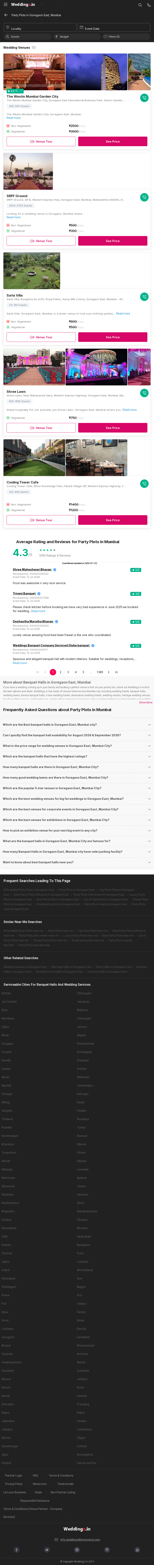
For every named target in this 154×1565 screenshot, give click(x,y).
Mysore (81, 1144)
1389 (100, 672)
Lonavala (82, 1169)
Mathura (82, 1010)
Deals (38, 1492)
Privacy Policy (13, 1484)
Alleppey (7, 1169)
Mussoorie (8, 1186)
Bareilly (6, 1060)
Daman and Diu (86, 1463)
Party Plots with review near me (39, 935)
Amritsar (82, 1354)
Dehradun (8, 1404)
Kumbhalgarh (10, 1135)
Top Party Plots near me (93, 930)
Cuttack (82, 1446)
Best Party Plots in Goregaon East (58, 899)
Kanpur (81, 1312)
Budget (64, 36)
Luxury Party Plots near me (81, 935)
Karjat (80, 1102)
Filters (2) (114, 36)
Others (81, 1152)
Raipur (6, 1412)
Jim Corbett (9, 1001)
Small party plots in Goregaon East (58, 904)
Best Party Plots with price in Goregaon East (41, 894)
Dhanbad (82, 1060)
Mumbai (82, 1228)
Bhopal (6, 1345)
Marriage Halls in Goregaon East (72, 967)
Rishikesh (8, 1194)
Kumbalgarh (84, 1052)
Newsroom (40, 1484)
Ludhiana (7, 1328)
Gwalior (81, 1421)
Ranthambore (10, 1203)
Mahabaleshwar (87, 1211)
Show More (145, 702)
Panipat (6, 1463)
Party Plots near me (60, 930)
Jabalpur (7, 1429)
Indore (6, 1270)
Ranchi (6, 1387)
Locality (16, 28)
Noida (80, 1320)
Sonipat (6, 1219)
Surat (5, 1320)
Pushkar (7, 1127)
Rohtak (6, 993)
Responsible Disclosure (35, 1500)
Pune (80, 1253)
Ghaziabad (8, 1278)
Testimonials (65, 1484)
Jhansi (81, 1186)
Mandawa (8, 1018)
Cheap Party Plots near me (50, 940)
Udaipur (82, 1303)
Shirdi (80, 1203)
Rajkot (81, 1412)
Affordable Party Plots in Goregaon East (29, 889)
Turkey (81, 1127)
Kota (4, 1010)
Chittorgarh (84, 993)
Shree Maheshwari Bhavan (32, 569)
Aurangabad (85, 1454)
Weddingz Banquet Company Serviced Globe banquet (51, 645)
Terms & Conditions (61, 1475)
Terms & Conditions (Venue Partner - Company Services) (32, 1512)
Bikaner (82, 1161)
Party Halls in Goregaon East (114, 967)
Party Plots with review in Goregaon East (99, 894)
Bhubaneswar (86, 1345)
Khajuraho (8, 1211)
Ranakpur (83, 1119)
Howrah (82, 1395)
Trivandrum (9, 1152)
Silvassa (82, 1219)
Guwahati (8, 1370)
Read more (14, 117)
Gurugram (8, 1337)
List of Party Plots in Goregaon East (106, 899)
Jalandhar (8, 1421)
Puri (79, 1295)
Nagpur (81, 1286)
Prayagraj (83, 1404)
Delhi (5, 1236)
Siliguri (81, 1437)
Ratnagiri (82, 1094)
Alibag (6, 1102)
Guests (15, 36)
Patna (5, 1295)
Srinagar (7, 1094)
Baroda (81, 1328)
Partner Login (13, 1475)
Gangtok (7, 1110)
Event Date (92, 28)
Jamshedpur (85, 1085)
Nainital (6, 1085)
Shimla (6, 1437)
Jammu (82, 1026)
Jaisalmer (83, 1001)
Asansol (82, 1135)
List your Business (14, 1492)
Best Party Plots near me (118, 935)
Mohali (6, 1161)
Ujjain (5, 1454)
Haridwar (82, 1194)
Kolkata (6, 1244)
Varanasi (7, 1354)
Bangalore (83, 1244)
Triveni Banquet (24, 593)
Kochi (80, 1387)
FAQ (35, 1475)
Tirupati (6, 1052)
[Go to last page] (116, 672)
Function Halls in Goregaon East (107, 971)
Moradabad (9, 1228)
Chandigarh (9, 1286)
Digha (5, 1026)
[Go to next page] (108, 672)
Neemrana (8, 1177)
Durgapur (7, 1043)
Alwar (5, 1035)
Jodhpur (82, 1379)
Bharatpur (8, 1144)
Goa (79, 1278)
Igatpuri (82, 1177)
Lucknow (82, 1261)
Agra (5, 1312)
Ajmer (5, 1077)
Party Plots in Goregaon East (77, 889)
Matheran (83, 1077)
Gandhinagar (10, 1446)
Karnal (6, 1395)
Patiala (81, 1110)
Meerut (6, 1379)
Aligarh (81, 1035)
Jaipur (6, 1261)
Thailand (7, 1119)
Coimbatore (84, 1429)
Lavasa (6, 1068)
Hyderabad (84, 1236)
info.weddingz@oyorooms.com (80, 1539)
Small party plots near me (88, 940)
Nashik (81, 1362)
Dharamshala (85, 1043)
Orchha (81, 1068)
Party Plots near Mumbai (34, 945)
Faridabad (83, 1337)
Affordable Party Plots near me (23, 930)
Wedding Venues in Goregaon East (25, 967)
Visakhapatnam (12, 1362)
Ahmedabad (85, 1270)
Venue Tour (44, 141)
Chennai (7, 1253)
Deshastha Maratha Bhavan (33, 621)
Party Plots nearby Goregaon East (106, 904)
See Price (113, 141)
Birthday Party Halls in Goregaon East (59, 971)
